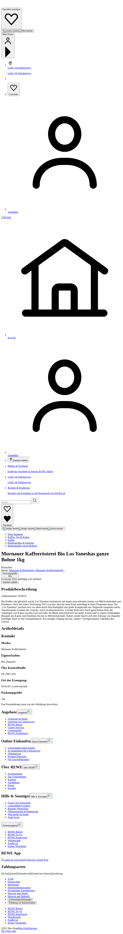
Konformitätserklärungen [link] (20, 899)
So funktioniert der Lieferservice (24, 750)
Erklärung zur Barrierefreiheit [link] (22, 903)
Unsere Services (16, 727)
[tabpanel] (61, 670)
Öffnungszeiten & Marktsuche (23, 811)
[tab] (61, 628)
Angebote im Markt (18, 719)
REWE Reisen (15, 831)
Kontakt (12, 788)
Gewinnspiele (15, 730)
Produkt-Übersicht (17, 756)
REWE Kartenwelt (17, 837)
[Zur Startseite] (12, 6)
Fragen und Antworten (19, 802)
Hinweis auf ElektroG (19, 896)
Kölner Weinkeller (17, 846)
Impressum (13, 884)
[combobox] (9, 575)
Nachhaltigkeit (15, 773)
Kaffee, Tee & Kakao (18, 537)
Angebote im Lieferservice (21, 721)
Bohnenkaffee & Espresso (21, 543)
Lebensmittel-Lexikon (19, 805)
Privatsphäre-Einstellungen (21, 890)
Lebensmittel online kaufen (21, 748)
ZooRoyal (13, 843)
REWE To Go (15, 834)
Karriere (12, 779)
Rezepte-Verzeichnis (18, 808)
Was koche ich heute (18, 814)
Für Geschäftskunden (18, 759)
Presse (11, 785)
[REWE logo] (6, 217)
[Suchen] (35, 500)
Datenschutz (14, 881)
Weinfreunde (14, 840)
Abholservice (14, 753)
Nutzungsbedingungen (19, 887)
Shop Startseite (15, 534)
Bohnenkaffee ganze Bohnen (22, 545)
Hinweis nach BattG (18, 893)
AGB (10, 879)
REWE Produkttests (18, 733)
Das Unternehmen (17, 776)
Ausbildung (14, 782)
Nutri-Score (14, 817)
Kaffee (11, 540)
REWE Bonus (15, 724)
